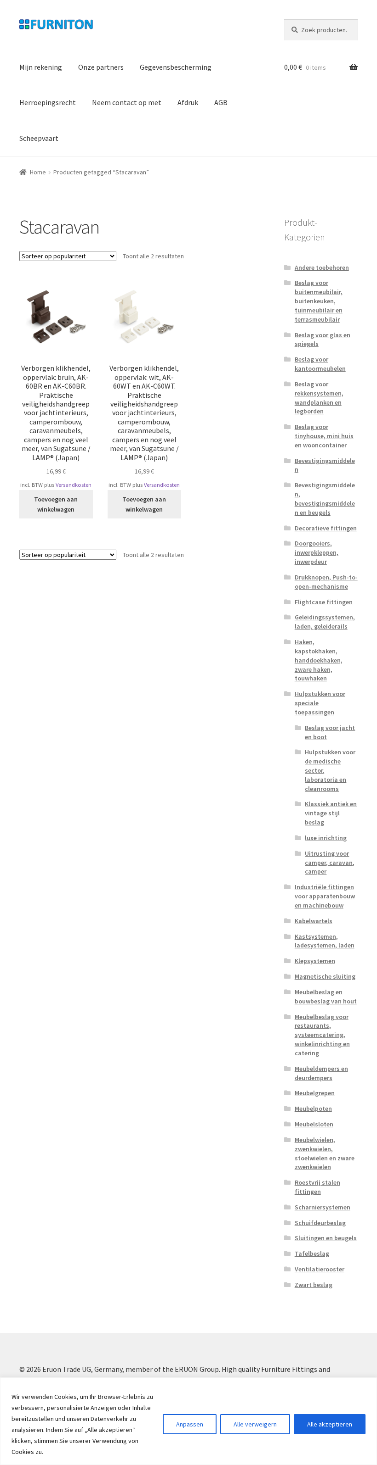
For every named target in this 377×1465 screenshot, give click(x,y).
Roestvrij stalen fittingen (317, 1187)
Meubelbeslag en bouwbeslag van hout (326, 996)
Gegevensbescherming (175, 67)
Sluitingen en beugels (326, 1238)
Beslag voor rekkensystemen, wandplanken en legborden (319, 397)
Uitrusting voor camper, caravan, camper (329, 862)
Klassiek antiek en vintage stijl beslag (331, 813)
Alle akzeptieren (329, 1424)
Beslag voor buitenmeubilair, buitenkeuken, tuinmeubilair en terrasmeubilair (319, 301)
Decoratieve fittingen (326, 528)
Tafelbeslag (312, 1253)
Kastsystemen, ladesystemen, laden (324, 941)
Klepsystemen (315, 961)
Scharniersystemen (322, 1207)
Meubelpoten (313, 1108)
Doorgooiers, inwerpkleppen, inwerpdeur (316, 552)
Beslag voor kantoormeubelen (320, 364)
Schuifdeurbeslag (320, 1223)
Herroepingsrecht (47, 102)
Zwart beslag (313, 1285)
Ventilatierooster (319, 1269)
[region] (188, 1421)
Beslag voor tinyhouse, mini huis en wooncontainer (324, 436)
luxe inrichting (326, 838)
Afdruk (187, 102)
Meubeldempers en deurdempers (321, 1073)
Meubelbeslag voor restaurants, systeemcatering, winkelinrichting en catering (322, 1035)
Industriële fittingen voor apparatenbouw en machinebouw (325, 896)
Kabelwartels (313, 921)
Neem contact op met (126, 102)
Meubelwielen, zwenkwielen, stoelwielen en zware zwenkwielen (324, 1153)
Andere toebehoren (322, 267)
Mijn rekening (40, 67)
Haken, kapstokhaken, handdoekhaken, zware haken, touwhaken (319, 660)
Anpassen (189, 1424)
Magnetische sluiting (325, 976)
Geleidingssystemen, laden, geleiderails (325, 621)
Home (38, 172)
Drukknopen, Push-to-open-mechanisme (326, 581)
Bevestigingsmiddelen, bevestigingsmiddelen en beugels (325, 498)
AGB (221, 102)
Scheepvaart (38, 138)
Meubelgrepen (315, 1093)
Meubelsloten (314, 1124)
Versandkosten (73, 484)
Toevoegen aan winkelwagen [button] (56, 504)
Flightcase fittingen (324, 602)
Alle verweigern (255, 1424)
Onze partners (101, 67)
